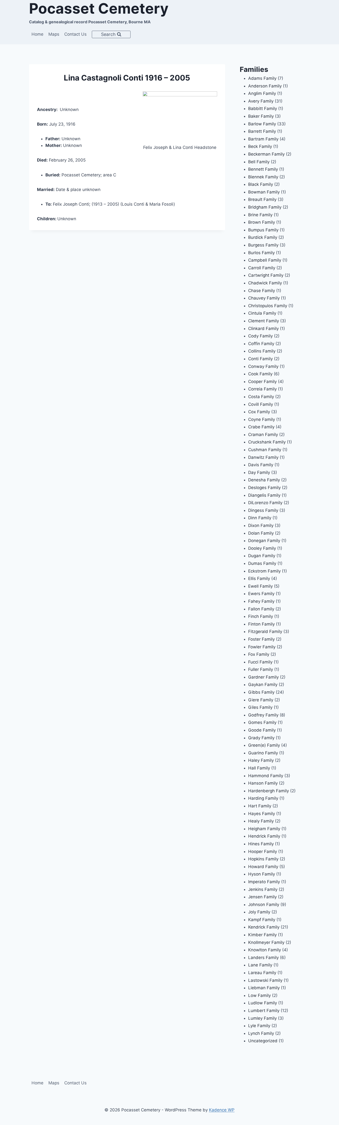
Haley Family (261, 760)
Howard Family (263, 866)
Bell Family (259, 161)
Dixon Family (260, 525)
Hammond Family (265, 775)
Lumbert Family (263, 1010)
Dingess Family (263, 510)
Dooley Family (262, 548)
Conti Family (260, 358)
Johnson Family (263, 904)
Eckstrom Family (264, 571)
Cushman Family (264, 449)
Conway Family (263, 366)
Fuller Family (260, 669)
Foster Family (261, 639)
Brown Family (261, 222)
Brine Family (260, 214)
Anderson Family (265, 85)
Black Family (260, 184)
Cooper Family (262, 381)
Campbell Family (264, 260)
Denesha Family (264, 479)
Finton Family (261, 624)
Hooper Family (262, 851)
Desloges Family (264, 487)
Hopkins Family (263, 858)
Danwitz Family (263, 457)
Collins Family (261, 351)
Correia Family (262, 388)
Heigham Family (264, 828)
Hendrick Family (264, 836)
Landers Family (263, 957)
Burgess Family (263, 245)
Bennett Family (263, 169)
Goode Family (262, 730)
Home (37, 34)
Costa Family (261, 396)
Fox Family (258, 654)
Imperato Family (264, 881)
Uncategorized (262, 1040)
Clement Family (263, 320)
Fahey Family (261, 601)
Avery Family (260, 101)
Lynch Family (261, 1033)
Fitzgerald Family (265, 631)
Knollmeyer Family (266, 942)
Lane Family (260, 964)
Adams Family (262, 78)
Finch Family (260, 616)
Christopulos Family (267, 305)
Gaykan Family (262, 684)
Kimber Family (262, 934)
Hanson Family (263, 783)
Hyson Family (261, 874)
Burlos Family (261, 252)
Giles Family (260, 707)
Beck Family (260, 146)
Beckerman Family (266, 154)
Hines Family (261, 843)
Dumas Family (262, 563)
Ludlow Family (262, 1002)
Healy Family (261, 821)
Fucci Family (260, 661)
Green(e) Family (264, 745)
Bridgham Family (264, 207)
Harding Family (263, 798)
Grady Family (261, 737)
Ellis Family (259, 578)
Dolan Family (261, 533)
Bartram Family (263, 139)
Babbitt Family (262, 108)
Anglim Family (262, 93)
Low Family (259, 995)
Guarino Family (263, 752)
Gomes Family (262, 722)
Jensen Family (262, 896)
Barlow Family (262, 123)
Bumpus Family (263, 229)
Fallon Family (261, 608)
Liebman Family (264, 987)
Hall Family (259, 768)
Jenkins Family (262, 889)
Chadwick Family (265, 282)
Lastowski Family (265, 980)
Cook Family (260, 373)
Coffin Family (261, 343)
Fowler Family (261, 646)
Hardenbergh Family (268, 790)
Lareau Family (262, 972)
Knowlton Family (264, 949)
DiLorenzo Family (265, 502)
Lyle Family (259, 1025)
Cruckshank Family (267, 441)
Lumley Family (262, 1018)
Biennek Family (263, 176)
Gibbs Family (261, 692)
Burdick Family (262, 237)
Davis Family (260, 464)
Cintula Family (262, 313)
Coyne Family (261, 419)
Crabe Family (261, 426)
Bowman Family (264, 192)
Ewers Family (261, 593)
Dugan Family (261, 555)
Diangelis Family (264, 495)
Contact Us (75, 34)
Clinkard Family (263, 328)
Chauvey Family (264, 298)
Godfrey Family (263, 715)
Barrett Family (262, 131)
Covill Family (260, 404)
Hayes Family (261, 813)
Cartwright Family (265, 275)
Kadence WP (222, 1109)
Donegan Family (264, 540)
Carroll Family (261, 267)
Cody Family (260, 335)
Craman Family (263, 434)
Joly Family (259, 911)
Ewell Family (260, 586)
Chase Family (261, 290)
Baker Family (261, 116)
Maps (53, 34)
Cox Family (259, 411)
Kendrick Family (263, 927)
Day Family (259, 472)
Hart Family (259, 805)
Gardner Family (263, 677)
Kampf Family (261, 919)
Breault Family (262, 199)
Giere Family (260, 699)
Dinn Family (259, 517)
